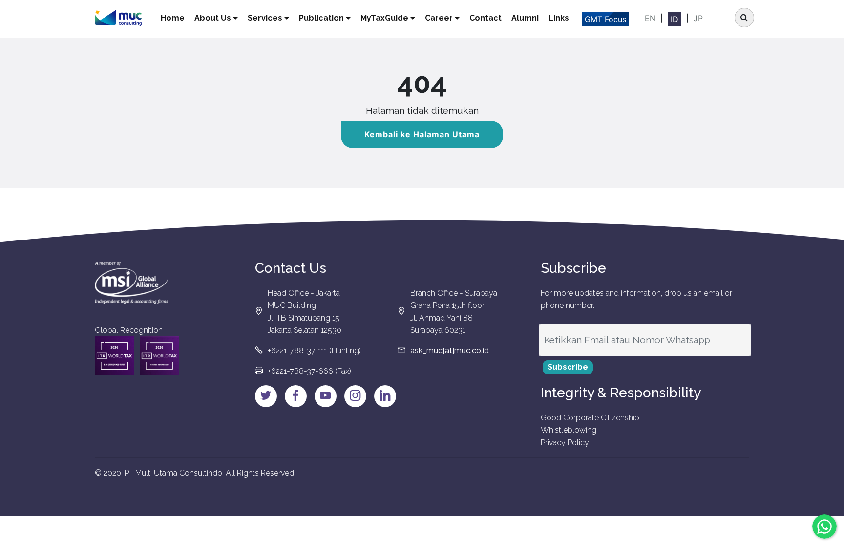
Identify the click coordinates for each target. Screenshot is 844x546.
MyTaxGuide (384, 17)
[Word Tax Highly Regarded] (159, 355)
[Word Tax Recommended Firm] (114, 355)
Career (439, 17)
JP (698, 18)
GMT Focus (605, 19)
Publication (321, 17)
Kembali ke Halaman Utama (422, 134)
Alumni (525, 17)
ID (674, 19)
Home (173, 17)
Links (559, 17)
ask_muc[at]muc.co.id (449, 350)
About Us (212, 17)
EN (650, 18)
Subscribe (568, 366)
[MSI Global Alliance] (131, 283)
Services (265, 17)
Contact (485, 17)
